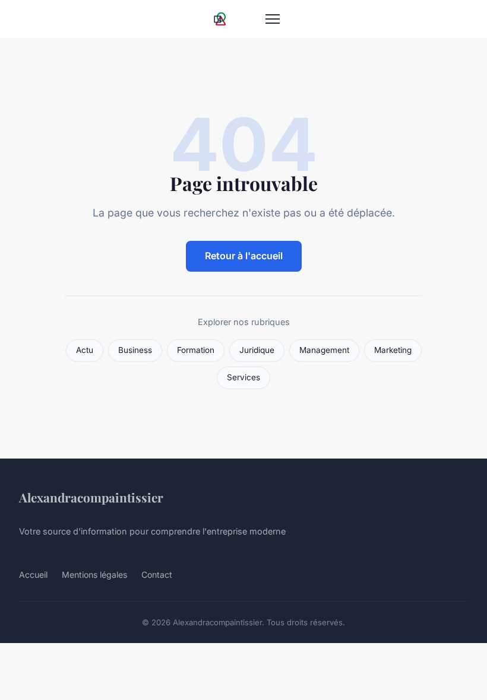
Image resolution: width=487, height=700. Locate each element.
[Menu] (272, 18)
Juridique (256, 350)
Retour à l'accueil (244, 256)
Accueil (33, 574)
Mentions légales (94, 574)
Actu (84, 350)
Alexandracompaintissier (91, 497)
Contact (156, 574)
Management (324, 350)
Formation (195, 350)
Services (243, 377)
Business (135, 350)
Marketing (393, 350)
